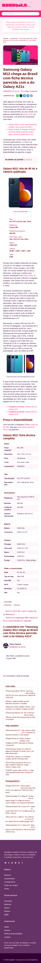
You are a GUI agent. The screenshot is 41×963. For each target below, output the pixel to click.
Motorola (7, 904)
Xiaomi (7, 908)
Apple (6, 915)
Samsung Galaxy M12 (20, 211)
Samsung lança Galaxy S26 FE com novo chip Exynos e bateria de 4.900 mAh (20, 694)
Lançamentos (14, 38)
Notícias (7, 875)
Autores (7, 930)
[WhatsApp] (17, 95)
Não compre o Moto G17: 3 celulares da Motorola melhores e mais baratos (20, 732)
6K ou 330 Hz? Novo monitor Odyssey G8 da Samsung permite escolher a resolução (20, 716)
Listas (6, 889)
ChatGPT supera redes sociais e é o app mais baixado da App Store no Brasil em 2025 (20, 772)
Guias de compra (11, 885)
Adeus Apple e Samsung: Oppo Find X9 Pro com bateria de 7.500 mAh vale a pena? (20, 789)
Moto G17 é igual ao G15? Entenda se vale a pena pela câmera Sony (20, 828)
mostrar (28, 160)
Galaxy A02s (28, 276)
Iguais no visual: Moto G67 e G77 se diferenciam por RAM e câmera (20, 810)
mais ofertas (22, 427)
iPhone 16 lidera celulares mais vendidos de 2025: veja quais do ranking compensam (19, 742)
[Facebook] (28, 95)
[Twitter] (21, 95)
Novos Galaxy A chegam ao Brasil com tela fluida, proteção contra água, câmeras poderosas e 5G (22, 132)
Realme (7, 911)
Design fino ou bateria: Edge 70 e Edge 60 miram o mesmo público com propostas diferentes (20, 799)
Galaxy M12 (7, 605)
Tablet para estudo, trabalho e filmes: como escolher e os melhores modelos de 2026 (20, 708)
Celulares (7, 602)
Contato (7, 937)
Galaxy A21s (28, 114)
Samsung (16, 605)
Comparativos (9, 882)
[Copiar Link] (31, 95)
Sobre (6, 927)
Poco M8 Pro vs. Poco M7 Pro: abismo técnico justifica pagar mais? (20, 819)
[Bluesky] (24, 95)
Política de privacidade (13, 934)
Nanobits (6, 38)
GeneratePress (32, 960)
